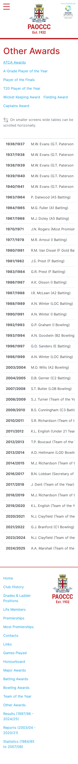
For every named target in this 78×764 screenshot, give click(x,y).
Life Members (14, 609)
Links (7, 644)
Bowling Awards (16, 687)
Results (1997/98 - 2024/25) (18, 716)
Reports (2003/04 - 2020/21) (19, 730)
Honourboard (14, 661)
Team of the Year (17, 696)
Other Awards (14, 705)
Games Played (15, 653)
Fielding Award (56, 97)
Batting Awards (15, 679)
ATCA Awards (14, 62)
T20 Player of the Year (21, 88)
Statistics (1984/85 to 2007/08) (18, 744)
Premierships (13, 618)
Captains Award (16, 106)
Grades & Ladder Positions (17, 598)
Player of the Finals (19, 80)
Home (8, 578)
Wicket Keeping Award (21, 97)
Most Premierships (18, 627)
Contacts (10, 635)
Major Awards (14, 670)
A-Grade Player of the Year (25, 71)
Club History (13, 587)
